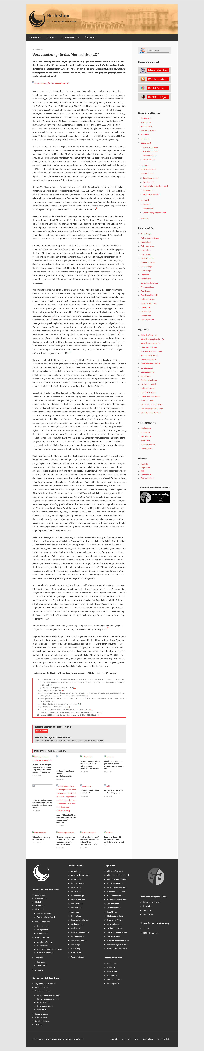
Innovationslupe (147, 262)
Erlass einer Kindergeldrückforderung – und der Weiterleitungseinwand (114, 839)
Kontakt (144, 464)
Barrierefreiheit (147, 478)
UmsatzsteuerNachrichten (152, 404)
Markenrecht (148, 190)
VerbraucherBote (148, 444)
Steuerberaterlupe (148, 303)
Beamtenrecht (43, 926)
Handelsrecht (148, 182)
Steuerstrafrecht (44, 913)
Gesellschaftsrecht (150, 178)
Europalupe (146, 254)
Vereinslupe (146, 315)
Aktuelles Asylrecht (149, 335)
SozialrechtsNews (148, 392)
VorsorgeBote (146, 448)
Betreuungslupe (147, 246)
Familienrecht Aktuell (149, 355)
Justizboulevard (147, 372)
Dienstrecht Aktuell (149, 347)
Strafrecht (145, 165)
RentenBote (146, 440)
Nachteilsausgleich (79, 741)
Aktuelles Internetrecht (150, 343)
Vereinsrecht (148, 208)
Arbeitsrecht (146, 118)
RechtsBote (146, 436)
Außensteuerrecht (150, 147)
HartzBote (145, 432)
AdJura (146, 928)
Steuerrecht (146, 142)
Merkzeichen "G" (64, 741)
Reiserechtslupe (147, 299)
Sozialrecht (41, 731)
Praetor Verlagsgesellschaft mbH (69, 1039)
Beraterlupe (146, 242)
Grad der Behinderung (48, 741)
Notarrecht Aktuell (148, 384)
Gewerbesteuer (43, 1002)
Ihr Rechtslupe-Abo (69, 37)
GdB (37, 741)
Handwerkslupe (147, 258)
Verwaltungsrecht (148, 169)
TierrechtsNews (147, 400)
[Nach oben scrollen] (200, 1047)
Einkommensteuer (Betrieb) (48, 995)
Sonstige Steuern (42, 1021)
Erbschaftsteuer (149, 155)
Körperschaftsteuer (45, 1006)
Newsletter (147, 906)
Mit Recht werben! (150, 933)
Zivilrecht (145, 200)
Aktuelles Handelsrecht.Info (152, 339)
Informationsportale (151, 902)
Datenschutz (146, 474)
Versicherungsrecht (151, 194)
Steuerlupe (145, 307)
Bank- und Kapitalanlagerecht (49, 949)
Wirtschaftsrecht (148, 173)
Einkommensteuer (150, 151)
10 (108, 628)
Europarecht (146, 122)
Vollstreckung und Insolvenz (154, 212)
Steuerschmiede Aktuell (150, 396)
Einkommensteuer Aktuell (151, 351)
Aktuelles (50, 37)
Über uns (88, 37)
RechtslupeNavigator (150, 295)
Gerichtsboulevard (148, 359)
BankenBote (146, 428)
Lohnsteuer (42, 1009)
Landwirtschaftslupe (149, 283)
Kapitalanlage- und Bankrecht (155, 186)
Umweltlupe (146, 311)
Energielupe (146, 250)
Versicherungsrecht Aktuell (152, 408)
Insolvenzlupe (146, 266)
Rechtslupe (58, 15)
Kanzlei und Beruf (148, 130)
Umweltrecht (42, 933)
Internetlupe (146, 270)
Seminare (147, 910)
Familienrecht (146, 126)
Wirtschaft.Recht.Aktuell (151, 412)
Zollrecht (145, 218)
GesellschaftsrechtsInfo (150, 363)
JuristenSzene (147, 368)
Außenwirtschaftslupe (150, 238)
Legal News (145, 376)
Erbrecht (146, 204)
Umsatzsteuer (149, 159)
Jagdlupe (145, 274)
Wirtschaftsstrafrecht (46, 917)
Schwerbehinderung (95, 741)
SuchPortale (148, 914)
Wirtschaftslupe (147, 319)
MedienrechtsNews (149, 380)
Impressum (145, 467)
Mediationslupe (147, 287)
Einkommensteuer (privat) (48, 999)
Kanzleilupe (146, 278)
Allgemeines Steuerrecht (45, 983)
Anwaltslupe (146, 233)
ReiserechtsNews (148, 388)
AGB (142, 471)
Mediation (145, 134)
